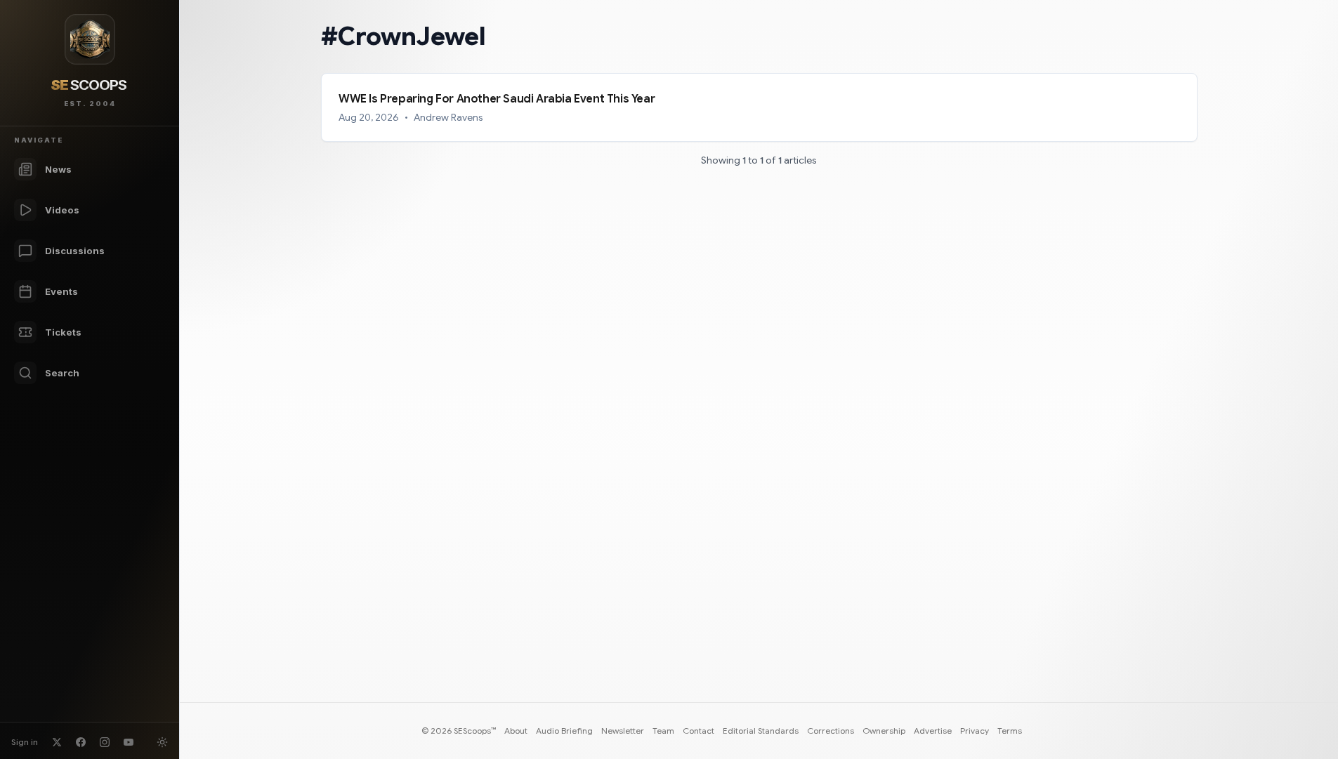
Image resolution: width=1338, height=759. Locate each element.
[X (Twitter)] (57, 742)
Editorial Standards (761, 730)
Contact (698, 730)
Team (663, 730)
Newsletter (622, 730)
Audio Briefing (564, 730)
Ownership (884, 730)
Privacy (974, 730)
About (515, 730)
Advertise (933, 730)
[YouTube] (128, 742)
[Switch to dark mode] (162, 742)
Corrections (830, 730)
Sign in (24, 742)
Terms (1009, 730)
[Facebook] (81, 742)
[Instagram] (105, 742)
